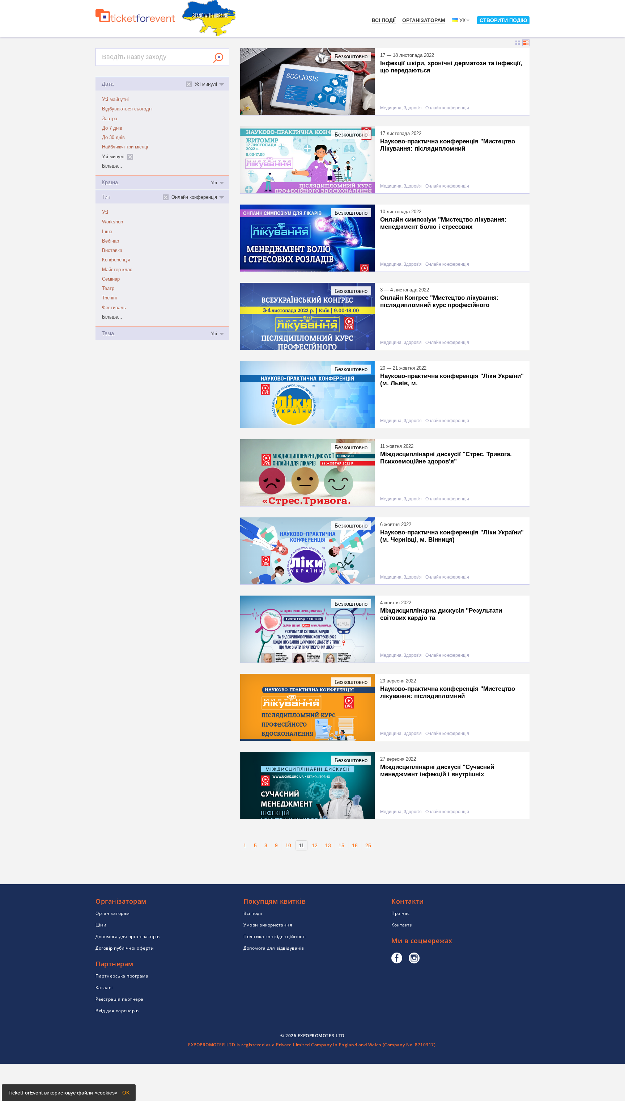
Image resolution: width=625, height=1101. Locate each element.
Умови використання (267, 925)
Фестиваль (114, 307)
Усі (105, 212)
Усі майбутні (115, 99)
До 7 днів (112, 128)
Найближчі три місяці (125, 147)
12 (315, 845)
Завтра (109, 118)
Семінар (111, 279)
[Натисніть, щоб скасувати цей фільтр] (130, 157)
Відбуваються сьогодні (127, 109)
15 (341, 845)
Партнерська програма (121, 976)
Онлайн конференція (447, 108)
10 (288, 845)
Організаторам (423, 20)
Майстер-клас (117, 269)
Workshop (112, 221)
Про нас (400, 913)
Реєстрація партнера (119, 999)
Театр (108, 288)
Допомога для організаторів (127, 936)
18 (355, 845)
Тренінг (110, 298)
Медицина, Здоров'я (401, 108)
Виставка (112, 250)
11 (301, 845)
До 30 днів (113, 137)
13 (328, 845)
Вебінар (110, 241)
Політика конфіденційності (274, 936)
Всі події (384, 20)
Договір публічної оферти (124, 948)
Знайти (218, 58)
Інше (107, 231)
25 (368, 845)
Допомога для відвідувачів (273, 948)
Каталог (104, 987)
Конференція (116, 259)
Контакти (402, 925)
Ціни (100, 925)
